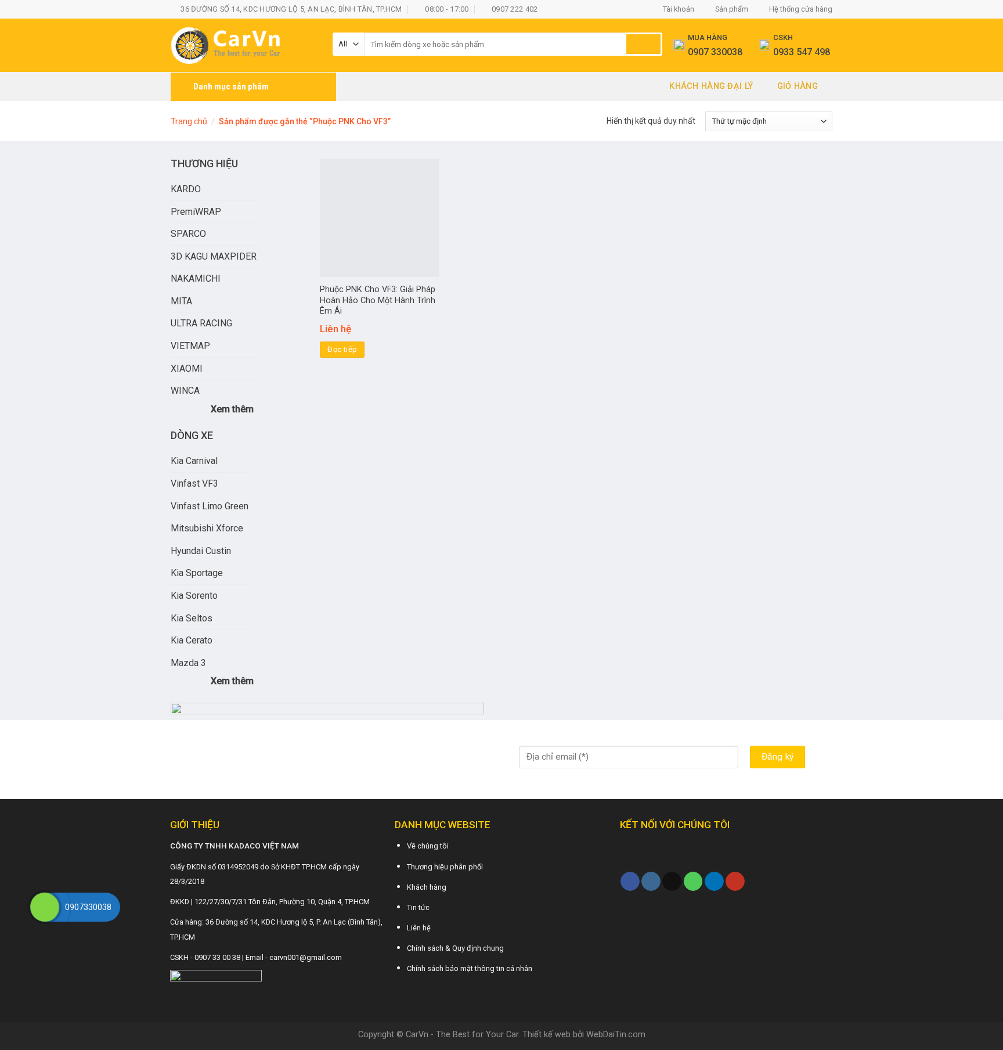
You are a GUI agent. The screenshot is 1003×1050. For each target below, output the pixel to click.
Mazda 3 (188, 662)
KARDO (186, 189)
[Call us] (693, 881)
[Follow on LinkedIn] (714, 881)
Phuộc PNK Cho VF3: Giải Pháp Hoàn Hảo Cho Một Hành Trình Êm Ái (377, 300)
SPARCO (188, 233)
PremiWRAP (196, 211)
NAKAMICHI (196, 278)
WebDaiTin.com (615, 1035)
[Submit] (643, 44)
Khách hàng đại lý (711, 86)
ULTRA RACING (201, 323)
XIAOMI (187, 368)
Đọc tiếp (342, 349)
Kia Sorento (194, 595)
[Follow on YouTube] (735, 881)
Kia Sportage (197, 572)
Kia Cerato (191, 640)
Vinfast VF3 (194, 483)
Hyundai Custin (201, 550)
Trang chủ (189, 121)
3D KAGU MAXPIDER (214, 256)
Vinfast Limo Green (209, 506)
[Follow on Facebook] (630, 881)
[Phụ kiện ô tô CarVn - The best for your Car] (243, 45)
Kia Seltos (191, 618)
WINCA (185, 390)
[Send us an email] (671, 881)
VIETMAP (190, 345)
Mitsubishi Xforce (207, 528)
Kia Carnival (194, 460)
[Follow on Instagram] (651, 881)
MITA (181, 301)
